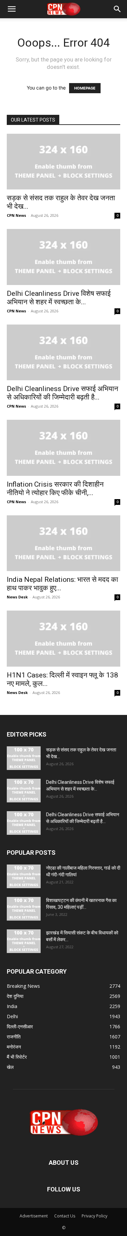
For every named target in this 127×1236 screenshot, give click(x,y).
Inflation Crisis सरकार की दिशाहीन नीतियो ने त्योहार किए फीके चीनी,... (55, 488)
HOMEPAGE (85, 88)
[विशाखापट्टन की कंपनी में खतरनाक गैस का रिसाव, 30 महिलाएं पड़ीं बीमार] (24, 909)
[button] (11, 9)
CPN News (16, 215)
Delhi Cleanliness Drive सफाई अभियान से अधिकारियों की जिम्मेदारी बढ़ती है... (62, 393)
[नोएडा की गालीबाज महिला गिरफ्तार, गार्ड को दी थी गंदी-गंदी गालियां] (24, 876)
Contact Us (64, 1216)
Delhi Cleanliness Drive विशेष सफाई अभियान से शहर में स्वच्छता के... (59, 297)
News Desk (17, 596)
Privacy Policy (94, 1216)
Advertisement (34, 1216)
